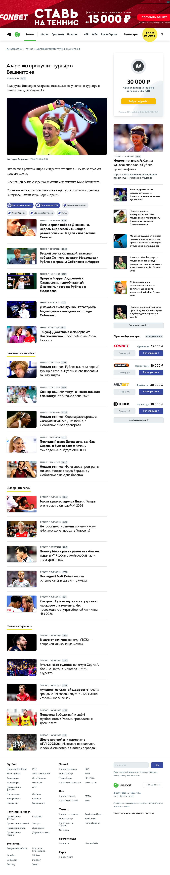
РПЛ (34, 769)
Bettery (11, 864)
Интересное (13, 798)
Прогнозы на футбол (14, 788)
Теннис (30, 34)
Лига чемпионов (41, 773)
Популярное (13, 794)
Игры (62, 852)
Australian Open (93, 814)
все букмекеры (154, 336)
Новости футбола (17, 769)
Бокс (87, 800)
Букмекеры (131, 34)
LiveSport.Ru (15, 49)
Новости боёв (67, 796)
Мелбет (36, 860)
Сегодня (37, 816)
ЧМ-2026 (37, 782)
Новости (72, 34)
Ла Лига (36, 794)
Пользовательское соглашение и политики (134, 813)
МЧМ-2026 (91, 782)
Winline (36, 855)
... (157, 39)
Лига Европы (39, 778)
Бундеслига (38, 803)
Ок (157, 765)
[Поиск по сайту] (163, 34)
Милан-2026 (91, 843)
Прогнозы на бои (16, 828)
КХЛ (87, 769)
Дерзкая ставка (40, 832)
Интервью (12, 803)
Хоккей (63, 764)
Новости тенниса (68, 814)
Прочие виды (67, 838)
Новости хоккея (68, 769)
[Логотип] (17, 34)
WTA (95, 34)
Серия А (36, 798)
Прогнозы (58, 34)
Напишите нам (153, 784)
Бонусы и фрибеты (17, 848)
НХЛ (87, 773)
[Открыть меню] (10, 34)
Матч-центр (13, 773)
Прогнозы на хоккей (18, 823)
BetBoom (12, 860)
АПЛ (34, 787)
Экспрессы (38, 828)
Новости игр (66, 857)
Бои (61, 791)
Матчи (44, 34)
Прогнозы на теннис (14, 834)
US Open (64, 830)
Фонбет (11, 855)
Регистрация (151, 353)
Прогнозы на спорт (19, 811)
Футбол (11, 764)
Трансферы (13, 782)
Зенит (35, 864)
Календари (13, 778)
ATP (86, 34)
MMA (88, 796)
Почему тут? (124, 353)
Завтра (36, 823)
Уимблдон (90, 818)
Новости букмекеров (38, 850)
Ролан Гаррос (109, 34)
